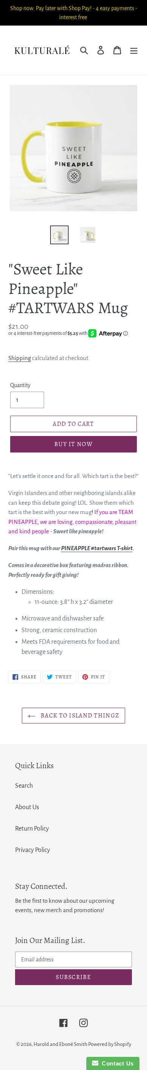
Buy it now (73, 444)
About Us (27, 807)
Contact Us (116, 1063)
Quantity (20, 385)
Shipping (19, 358)
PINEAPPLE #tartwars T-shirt (97, 548)
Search (24, 785)
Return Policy (32, 828)
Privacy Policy (32, 850)
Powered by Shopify (109, 1044)
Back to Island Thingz (79, 715)
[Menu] (134, 50)
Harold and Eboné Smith (61, 1044)
